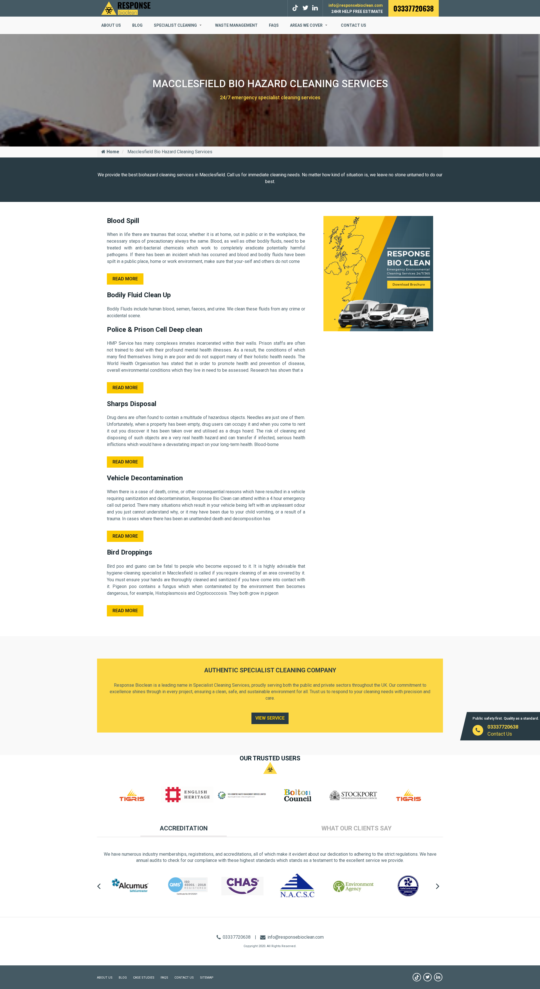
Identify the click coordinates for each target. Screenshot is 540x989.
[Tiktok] (296, 8)
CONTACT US (184, 977)
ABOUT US (111, 25)
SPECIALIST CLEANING (175, 25)
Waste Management (236, 25)
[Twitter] (305, 8)
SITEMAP (206, 977)
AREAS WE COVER (306, 25)
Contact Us (353, 25)
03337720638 (413, 8)
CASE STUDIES (143, 977)
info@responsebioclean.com (355, 5)
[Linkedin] (438, 977)
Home (112, 151)
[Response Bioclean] (125, 7)
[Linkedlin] (315, 8)
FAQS (274, 25)
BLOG (137, 25)
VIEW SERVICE (270, 718)
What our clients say (356, 828)
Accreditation (184, 828)
